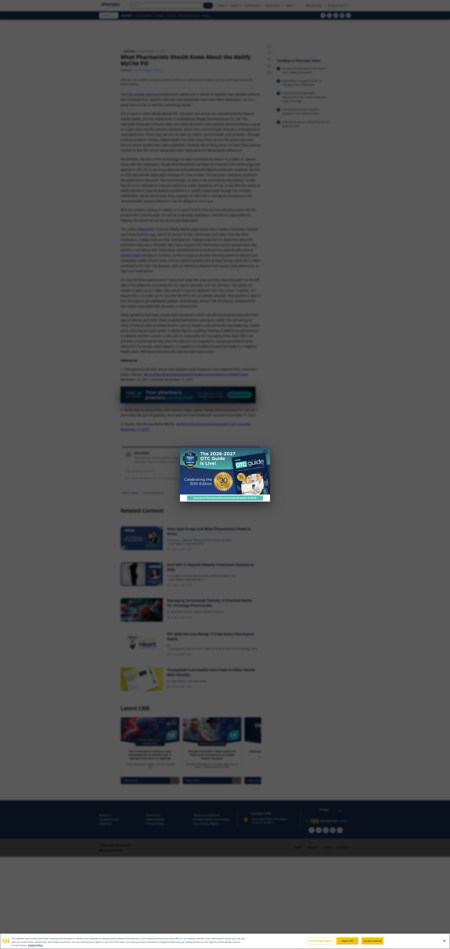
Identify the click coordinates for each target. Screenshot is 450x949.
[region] (225, 941)
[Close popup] (265, 452)
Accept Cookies (372, 940)
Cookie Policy (35, 945)
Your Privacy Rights (320, 940)
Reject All (347, 940)
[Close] (444, 941)
